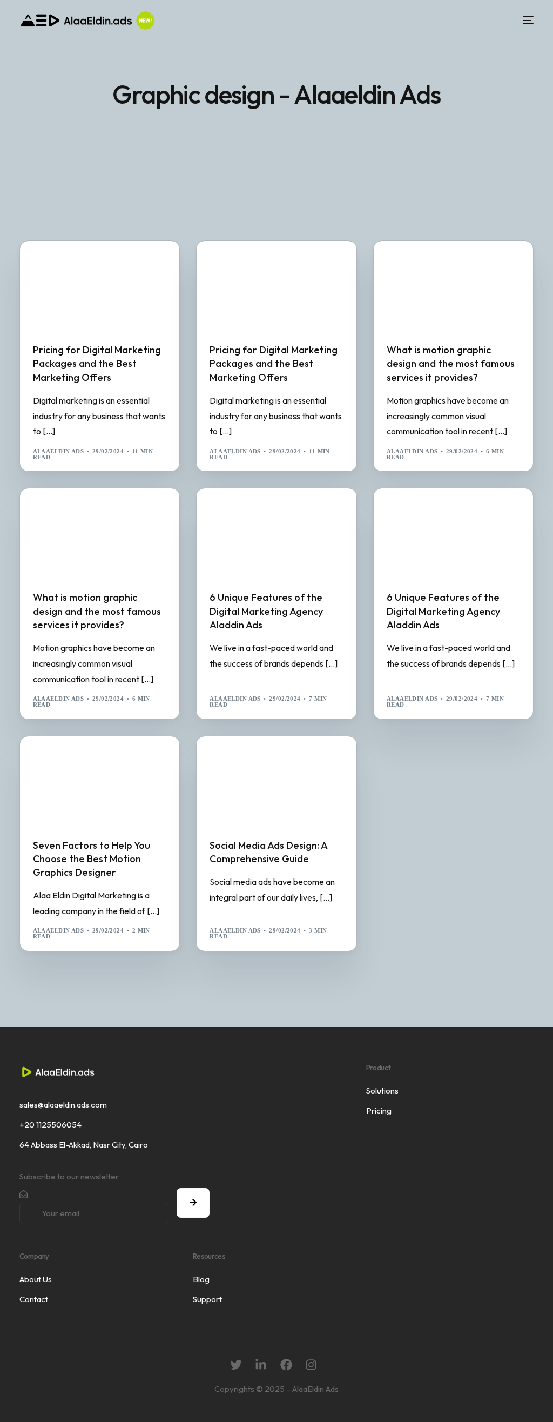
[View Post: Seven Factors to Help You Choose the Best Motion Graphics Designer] (100, 781)
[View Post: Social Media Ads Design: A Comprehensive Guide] (276, 781)
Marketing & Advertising (82, 272)
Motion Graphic (124, 759)
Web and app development (259, 536)
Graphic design (110, 264)
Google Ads (57, 264)
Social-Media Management (84, 280)
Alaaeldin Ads (58, 451)
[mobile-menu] (520, 20)
